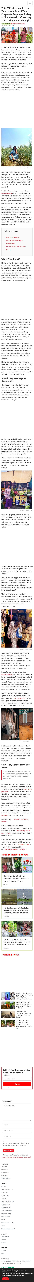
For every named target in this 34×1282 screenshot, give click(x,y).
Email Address (7, 1075)
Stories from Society (7, 1223)
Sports (3, 1220)
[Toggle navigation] (30, 3)
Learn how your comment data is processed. (17, 1157)
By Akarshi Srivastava (18, 23)
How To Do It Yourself (7, 1201)
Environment (5, 1195)
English (3, 1250)
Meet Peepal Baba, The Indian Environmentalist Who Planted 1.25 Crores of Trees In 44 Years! (15, 878)
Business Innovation (7, 1189)
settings (21, 1275)
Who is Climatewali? (12, 237)
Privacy (3, 1240)
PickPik (4, 822)
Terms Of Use (5, 1237)
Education (4, 1192)
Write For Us (5, 1172)
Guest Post (4, 1175)
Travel (3, 1226)
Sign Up (17, 1084)
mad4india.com (23, 844)
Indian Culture (5, 1204)
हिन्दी (2, 1253)
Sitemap (3, 1242)
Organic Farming (6, 1214)
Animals (3, 1186)
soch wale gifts (19, 698)
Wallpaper (24, 819)
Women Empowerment (8, 1229)
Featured (4, 1198)
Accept (5, 1279)
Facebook (7, 849)
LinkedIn (14, 849)
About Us (4, 1167)
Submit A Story (5, 1178)
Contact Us (4, 1169)
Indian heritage (6, 193)
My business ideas (6, 1210)
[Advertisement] (17, 110)
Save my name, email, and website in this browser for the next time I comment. (16, 1144)
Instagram (29, 168)
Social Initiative (5, 1217)
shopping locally (7, 674)
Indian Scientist (6, 1208)
